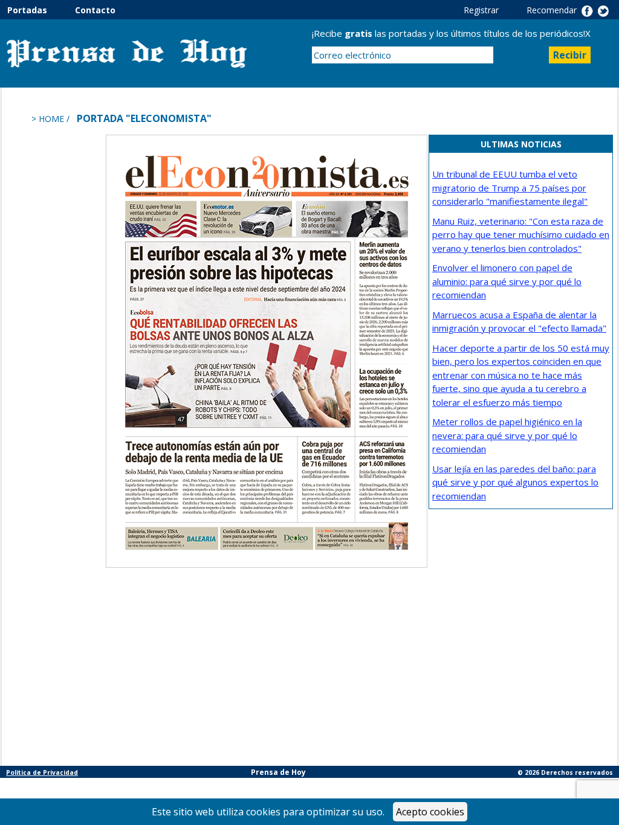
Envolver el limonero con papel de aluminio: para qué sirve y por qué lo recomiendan (507, 281)
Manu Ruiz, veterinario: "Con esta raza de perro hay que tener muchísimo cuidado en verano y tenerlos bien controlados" (520, 234)
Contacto (95, 10)
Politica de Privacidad (42, 772)
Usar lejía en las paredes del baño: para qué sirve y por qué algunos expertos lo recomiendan (515, 482)
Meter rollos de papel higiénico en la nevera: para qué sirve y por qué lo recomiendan (507, 435)
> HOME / (51, 118)
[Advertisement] (56, 316)
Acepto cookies (430, 811)
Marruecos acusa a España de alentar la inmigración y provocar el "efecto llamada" (519, 322)
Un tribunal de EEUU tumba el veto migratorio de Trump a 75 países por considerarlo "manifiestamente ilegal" (510, 187)
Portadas (40, 10)
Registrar (494, 10)
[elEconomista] (266, 350)
